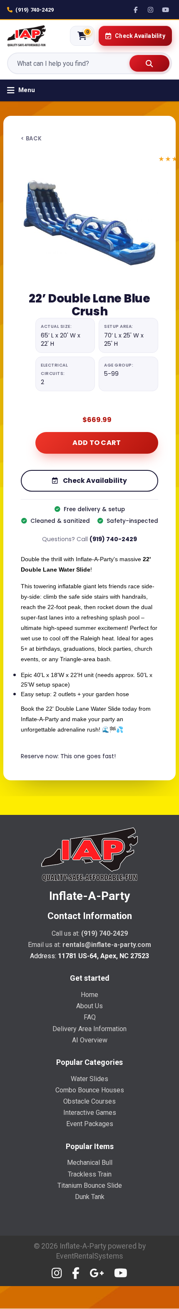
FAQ (90, 1017)
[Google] (96, 1273)
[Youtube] (121, 1273)
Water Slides (89, 1079)
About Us (89, 1006)
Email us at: (89, 945)
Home (89, 995)
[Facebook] (135, 9)
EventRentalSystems (89, 1256)
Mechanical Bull (89, 1163)
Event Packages (89, 1124)
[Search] (149, 63)
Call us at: (90, 933)
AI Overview (89, 1040)
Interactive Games (89, 1113)
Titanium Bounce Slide (89, 1185)
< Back (31, 138)
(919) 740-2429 (34, 9)
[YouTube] (165, 9)
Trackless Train (90, 1174)
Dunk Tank (89, 1197)
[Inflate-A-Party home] (26, 36)
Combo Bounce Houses (89, 1090)
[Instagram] (150, 9)
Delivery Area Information (89, 1029)
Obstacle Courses (89, 1101)
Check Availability (94, 480)
